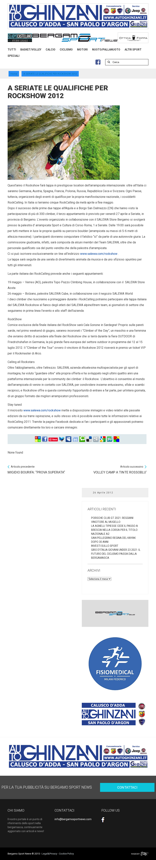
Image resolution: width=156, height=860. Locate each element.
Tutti (12, 49)
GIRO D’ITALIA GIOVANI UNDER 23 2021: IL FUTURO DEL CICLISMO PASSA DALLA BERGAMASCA (115, 553)
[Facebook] (45, 439)
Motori (82, 49)
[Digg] (96, 439)
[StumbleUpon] (110, 439)
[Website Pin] (38, 439)
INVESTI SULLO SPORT (104, 545)
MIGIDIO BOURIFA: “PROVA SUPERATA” (36, 469)
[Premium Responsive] (116, 439)
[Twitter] (62, 439)
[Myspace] (68, 439)
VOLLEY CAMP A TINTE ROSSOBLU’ (119, 469)
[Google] (103, 439)
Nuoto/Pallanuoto (106, 49)
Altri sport (133, 49)
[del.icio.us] (89, 439)
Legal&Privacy (49, 853)
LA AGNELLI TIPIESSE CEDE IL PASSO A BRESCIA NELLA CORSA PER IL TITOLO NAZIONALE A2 (114, 529)
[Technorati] (82, 439)
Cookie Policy (66, 853)
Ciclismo (66, 49)
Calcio (50, 49)
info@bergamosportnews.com (73, 819)
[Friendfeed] (75, 439)
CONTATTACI (127, 787)
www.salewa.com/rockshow (98, 254)
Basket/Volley (30, 49)
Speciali (13, 55)
